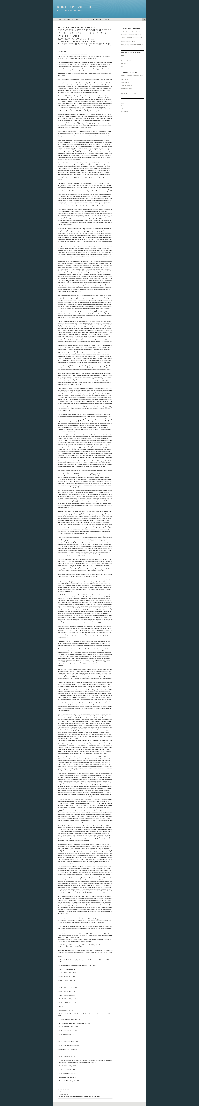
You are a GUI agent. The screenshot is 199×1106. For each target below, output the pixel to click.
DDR (122, 55)
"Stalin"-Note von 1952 (126, 85)
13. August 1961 (125, 82)
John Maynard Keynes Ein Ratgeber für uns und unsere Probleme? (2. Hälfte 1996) (79, 1095)
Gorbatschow (124, 111)
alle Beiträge (61, 27)
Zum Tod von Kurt (85, 19)
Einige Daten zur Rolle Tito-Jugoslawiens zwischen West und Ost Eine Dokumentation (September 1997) (85, 1090)
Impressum (107, 19)
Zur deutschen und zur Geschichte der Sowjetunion (80, 27)
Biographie (67, 19)
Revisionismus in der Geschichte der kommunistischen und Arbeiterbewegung (132, 45)
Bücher (92, 19)
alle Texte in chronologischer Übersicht (130, 32)
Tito (122, 108)
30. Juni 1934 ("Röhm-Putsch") (128, 91)
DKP (122, 66)
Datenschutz (99, 19)
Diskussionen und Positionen (128, 41)
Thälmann (123, 106)
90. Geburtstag (75, 19)
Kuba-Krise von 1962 (126, 88)
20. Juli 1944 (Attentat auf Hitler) (129, 93)
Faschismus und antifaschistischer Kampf (131, 34)
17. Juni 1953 (124, 79)
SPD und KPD (124, 63)
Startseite (60, 19)
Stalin (122, 103)
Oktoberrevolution (126, 58)
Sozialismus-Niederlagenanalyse (129, 60)
